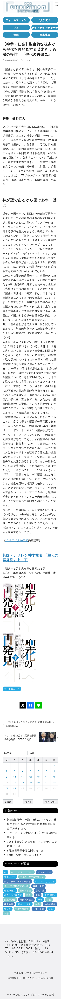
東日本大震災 (26, 899)
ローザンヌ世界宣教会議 (16, 885)
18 (22, 782)
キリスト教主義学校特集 (32, 876)
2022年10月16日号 (16, 540)
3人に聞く (45, 20)
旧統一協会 (9, 899)
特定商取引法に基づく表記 (21, 978)
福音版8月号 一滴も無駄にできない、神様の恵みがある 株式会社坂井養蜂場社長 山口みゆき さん (32, 824)
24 (14, 788)
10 (14, 776)
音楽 (6, 913)
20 (38, 782)
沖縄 (40, 899)
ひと (16, 27)
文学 (37, 895)
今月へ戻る (50, 801)
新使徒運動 (50, 895)
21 (46, 782)
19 (30, 782)
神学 (37, 904)
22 (54, 782)
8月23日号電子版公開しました (25, 850)
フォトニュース (12, 688)
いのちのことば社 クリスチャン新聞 (35, 994)
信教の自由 (9, 890)
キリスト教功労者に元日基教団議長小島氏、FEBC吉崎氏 (20, 737)
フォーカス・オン (16, 20)
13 (38, 776)
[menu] (56, 4)
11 (22, 776)
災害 (49, 899)
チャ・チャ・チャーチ (45, 27)
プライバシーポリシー (36, 972)
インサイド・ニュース (22, 872)
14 (46, 776)
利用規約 (18, 972)
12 (30, 776)
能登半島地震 (21, 908)
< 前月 (8, 801)
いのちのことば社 (44, 978)
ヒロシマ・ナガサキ (45, 881)
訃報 (51, 908)
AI (5, 872)
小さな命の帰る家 (13, 895)
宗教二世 (39, 890)
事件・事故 (38, 885)
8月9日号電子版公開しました (24, 855)
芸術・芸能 (38, 908)
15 (54, 776)
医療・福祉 (25, 890)
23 (7, 788)
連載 (16, 35)
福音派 (7, 908)
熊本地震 (45, 35)
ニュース (26, 60)
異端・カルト (24, 904)
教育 (28, 895)
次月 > (28, 801)
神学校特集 (50, 904)
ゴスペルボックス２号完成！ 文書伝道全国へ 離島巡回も (31, 724)
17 (14, 782)
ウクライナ (9, 876)
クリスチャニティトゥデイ (17, 881)
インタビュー (44, 872)
